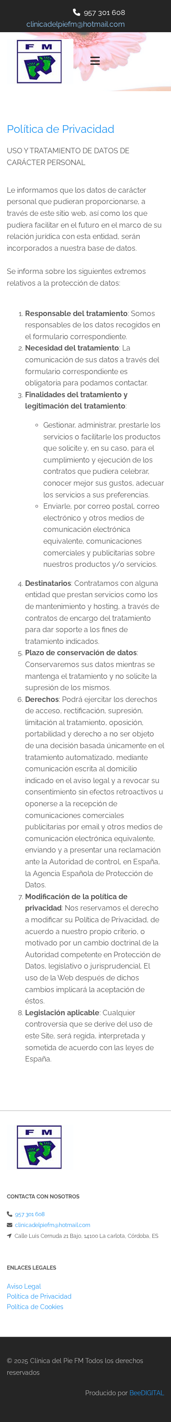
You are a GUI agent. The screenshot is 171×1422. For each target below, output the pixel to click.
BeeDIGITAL (147, 1393)
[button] (125, 61)
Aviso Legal (24, 1286)
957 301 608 (104, 12)
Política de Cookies (35, 1306)
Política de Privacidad (39, 1296)
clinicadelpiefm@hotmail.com (52, 1225)
